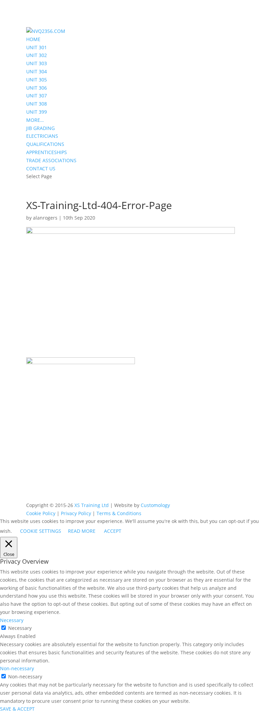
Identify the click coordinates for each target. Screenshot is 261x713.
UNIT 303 (36, 63)
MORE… (35, 120)
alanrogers (45, 217)
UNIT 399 (36, 112)
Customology (155, 505)
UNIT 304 (36, 71)
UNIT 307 (36, 95)
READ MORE (81, 531)
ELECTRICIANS (42, 136)
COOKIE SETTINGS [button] (40, 531)
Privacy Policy (76, 513)
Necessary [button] (11, 620)
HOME (33, 39)
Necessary (20, 628)
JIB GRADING (40, 128)
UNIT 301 (36, 47)
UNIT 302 (36, 55)
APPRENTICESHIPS (46, 152)
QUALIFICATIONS (45, 144)
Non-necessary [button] (17, 668)
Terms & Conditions (119, 513)
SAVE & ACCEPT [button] (17, 709)
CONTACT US (40, 168)
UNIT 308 (36, 103)
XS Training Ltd (91, 505)
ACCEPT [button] (112, 531)
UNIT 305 (36, 79)
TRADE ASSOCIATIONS (51, 160)
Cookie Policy (40, 513)
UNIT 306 (36, 88)
